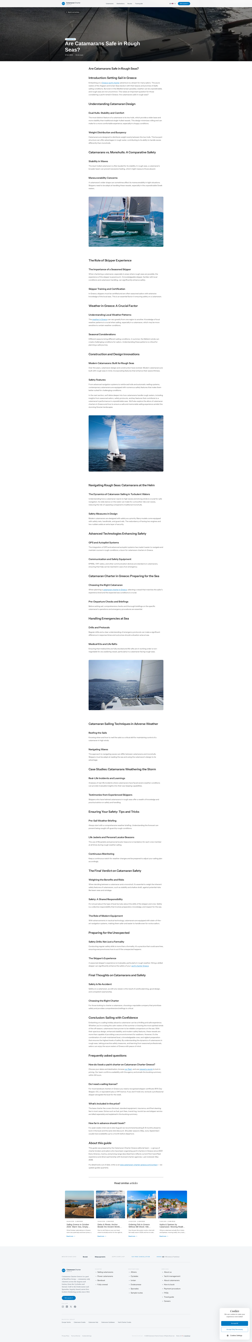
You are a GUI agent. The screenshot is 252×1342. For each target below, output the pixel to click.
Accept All (234, 1323)
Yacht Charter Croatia (124, 1322)
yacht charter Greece (140, 966)
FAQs (166, 1293)
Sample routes (137, 1293)
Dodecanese (136, 1284)
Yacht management (172, 1276)
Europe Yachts (66, 1322)
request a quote (146, 1069)
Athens (134, 1272)
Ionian (133, 1280)
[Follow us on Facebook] (75, 1307)
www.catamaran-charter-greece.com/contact (139, 1165)
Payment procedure (172, 1289)
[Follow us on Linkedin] (67, 1307)
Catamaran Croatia (79, 1322)
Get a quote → (184, 3)
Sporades (135, 1289)
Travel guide (139, 3)
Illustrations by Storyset (137, 1335)
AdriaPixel (187, 1336)
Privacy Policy (65, 1335)
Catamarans (109, 3)
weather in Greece (99, 319)
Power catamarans (105, 1276)
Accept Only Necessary (235, 1329)
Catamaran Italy (93, 1322)
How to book (169, 1284)
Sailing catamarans (105, 1272)
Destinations (120, 3)
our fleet (128, 1069)
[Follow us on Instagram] (63, 1307)
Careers (167, 1301)
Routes (130, 3)
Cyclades (134, 1276)
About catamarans (172, 1280)
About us (168, 1272)
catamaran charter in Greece (115, 590)
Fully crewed (102, 1284)
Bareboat (101, 1280)
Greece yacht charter (111, 83)
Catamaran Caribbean (108, 1322)
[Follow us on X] (71, 1307)
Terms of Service (75, 1335)
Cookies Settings (86, 1335)
